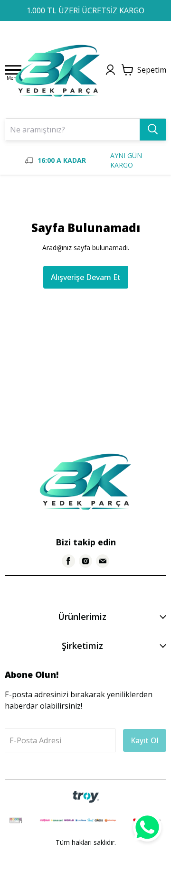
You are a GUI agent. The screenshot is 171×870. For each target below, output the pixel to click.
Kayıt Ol (145, 740)
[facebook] (68, 561)
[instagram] (85, 561)
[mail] (102, 561)
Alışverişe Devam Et (86, 277)
